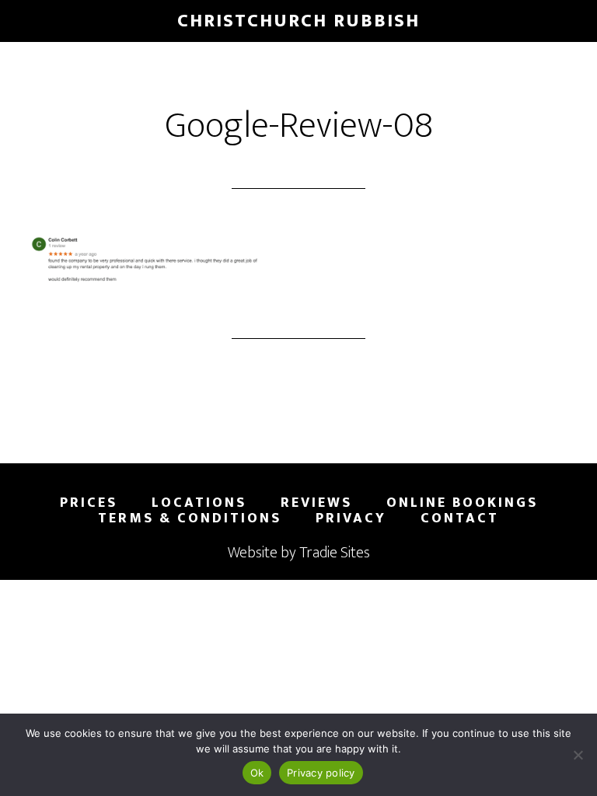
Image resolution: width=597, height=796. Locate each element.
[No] (577, 755)
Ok (257, 772)
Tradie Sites (334, 552)
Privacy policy (321, 772)
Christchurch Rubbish (298, 21)
